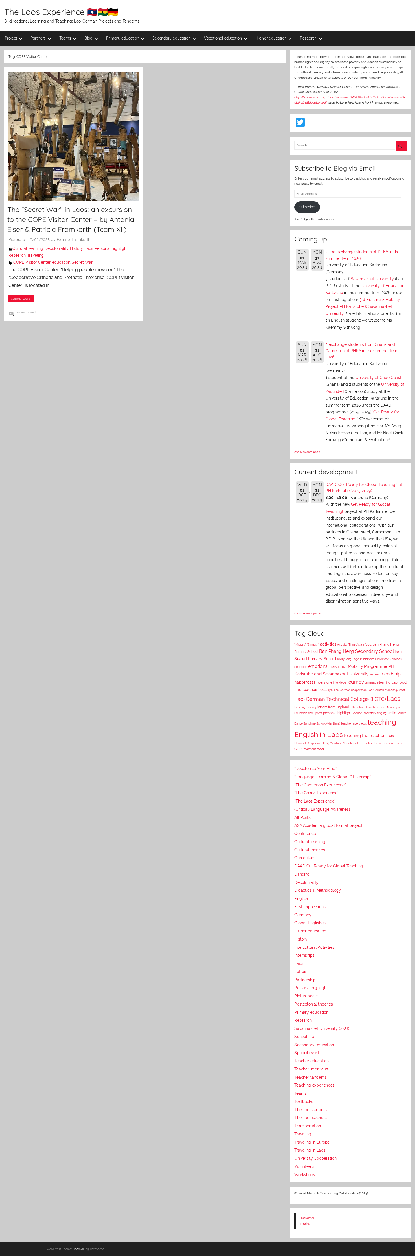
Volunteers (304, 1166)
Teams (65, 38)
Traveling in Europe (312, 1142)
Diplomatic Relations (388, 659)
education (61, 262)
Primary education (122, 38)
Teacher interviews (311, 1069)
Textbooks (303, 1101)
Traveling (35, 255)
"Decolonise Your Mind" (315, 768)
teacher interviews (354, 723)
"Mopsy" (300, 644)
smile (392, 713)
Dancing (302, 874)
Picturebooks (306, 996)
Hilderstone (323, 682)
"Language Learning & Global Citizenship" (332, 777)
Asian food (364, 644)
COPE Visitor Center (32, 262)
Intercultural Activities (314, 947)
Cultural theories (309, 850)
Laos (88, 248)
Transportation (307, 1126)
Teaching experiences (314, 1085)
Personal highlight (111, 248)
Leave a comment (26, 312)
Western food (314, 749)
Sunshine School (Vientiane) (321, 723)
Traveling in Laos (309, 1150)
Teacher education (311, 1061)
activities (328, 644)
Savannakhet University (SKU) (321, 1028)
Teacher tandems (310, 1077)
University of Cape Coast (378, 377)
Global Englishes (310, 923)
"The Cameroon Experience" (320, 785)
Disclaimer (307, 1218)
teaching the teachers (365, 735)
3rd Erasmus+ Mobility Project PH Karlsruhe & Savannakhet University (363, 306)
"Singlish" (313, 644)
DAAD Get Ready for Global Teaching (328, 866)
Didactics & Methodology (317, 890)
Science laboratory (364, 713)
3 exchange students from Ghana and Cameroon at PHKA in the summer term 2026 (362, 350)
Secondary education (171, 38)
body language (348, 659)
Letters (300, 971)
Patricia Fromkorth (73, 239)
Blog (88, 38)
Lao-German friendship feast (386, 690)
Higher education (271, 38)
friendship (390, 674)
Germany (302, 915)
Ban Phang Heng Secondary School (356, 651)
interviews (339, 682)
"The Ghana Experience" (316, 793)
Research (308, 38)
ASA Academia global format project (328, 825)
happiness (303, 682)
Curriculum (304, 858)
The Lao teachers (310, 1117)
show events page (307, 451)
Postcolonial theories (313, 1004)
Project (11, 38)
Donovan (79, 1249)
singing (382, 713)
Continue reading (21, 298)
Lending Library (305, 707)
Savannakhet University (372, 278)
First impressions (310, 906)
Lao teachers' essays (313, 689)
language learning (377, 682)
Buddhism (367, 659)
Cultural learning (27, 248)
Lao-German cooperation (350, 690)
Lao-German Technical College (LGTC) (340, 699)
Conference (305, 833)
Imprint (305, 1224)
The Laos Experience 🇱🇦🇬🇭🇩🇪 (61, 11)
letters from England (333, 707)
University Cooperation (315, 1158)
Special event (307, 1052)
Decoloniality (57, 248)
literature (379, 707)
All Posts (302, 817)
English (301, 898)
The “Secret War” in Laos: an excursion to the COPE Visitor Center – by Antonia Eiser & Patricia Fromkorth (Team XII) (70, 219)
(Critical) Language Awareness (322, 809)
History (76, 248)
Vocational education (223, 38)
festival (374, 674)
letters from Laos (361, 707)
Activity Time (346, 644)
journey (355, 682)
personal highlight (337, 713)
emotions (317, 666)
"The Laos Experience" (314, 801)
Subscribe (307, 207)
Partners (38, 38)
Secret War (82, 262)
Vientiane (336, 743)
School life (304, 1036)
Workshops (304, 1174)
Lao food (399, 682)
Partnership (305, 980)
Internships (304, 955)
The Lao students (310, 1109)
